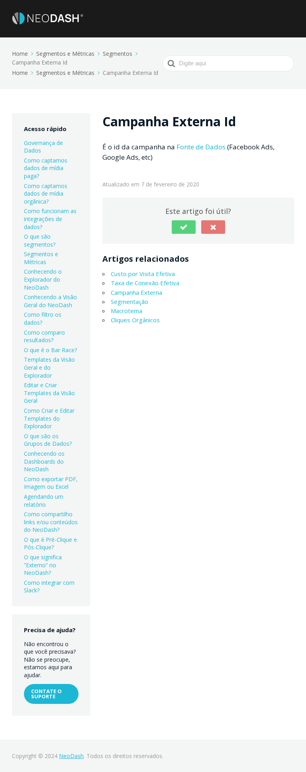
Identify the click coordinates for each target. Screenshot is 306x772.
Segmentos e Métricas (41, 258)
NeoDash (71, 756)
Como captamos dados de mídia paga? (45, 168)
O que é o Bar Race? (50, 350)
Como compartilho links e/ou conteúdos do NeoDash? (51, 521)
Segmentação (129, 302)
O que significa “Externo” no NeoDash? (43, 564)
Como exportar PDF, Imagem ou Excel (51, 483)
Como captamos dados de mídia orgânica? (45, 193)
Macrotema (126, 311)
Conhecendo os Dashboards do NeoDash (44, 461)
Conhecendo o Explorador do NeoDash (43, 279)
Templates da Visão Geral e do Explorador (49, 367)
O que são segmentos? (39, 240)
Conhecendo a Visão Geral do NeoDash (50, 301)
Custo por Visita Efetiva (143, 274)
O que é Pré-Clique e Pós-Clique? (50, 543)
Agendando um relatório (43, 500)
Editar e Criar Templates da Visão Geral (49, 392)
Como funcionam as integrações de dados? (50, 218)
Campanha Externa (136, 292)
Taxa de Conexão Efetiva (145, 283)
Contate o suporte (46, 694)
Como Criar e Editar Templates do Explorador (49, 418)
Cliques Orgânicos (135, 320)
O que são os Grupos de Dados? (48, 440)
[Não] (213, 227)
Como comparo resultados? (44, 336)
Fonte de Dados (201, 146)
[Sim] (184, 227)
